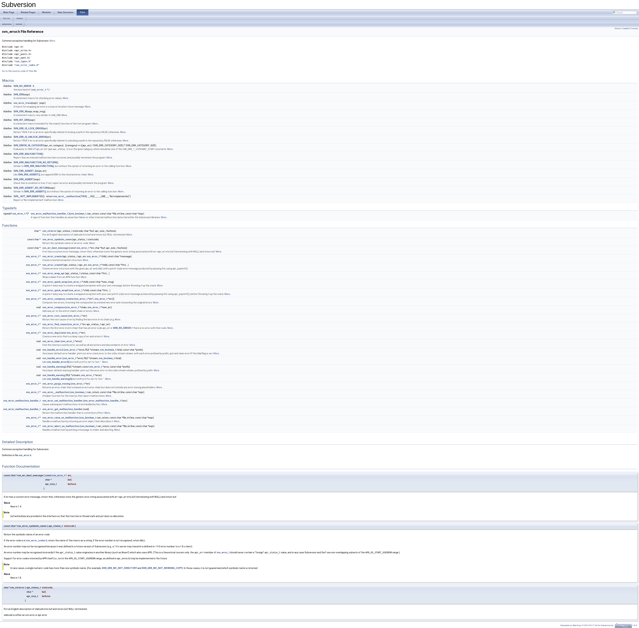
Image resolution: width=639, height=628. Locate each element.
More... (53, 40)
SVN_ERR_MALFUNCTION (27, 154)
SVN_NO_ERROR (22, 86)
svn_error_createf (52, 265)
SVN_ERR (18, 94)
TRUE (84, 196)
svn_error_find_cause (54, 324)
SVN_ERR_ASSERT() (29, 174)
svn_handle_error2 (52, 349)
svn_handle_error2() (58, 362)
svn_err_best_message (55, 248)
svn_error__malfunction (66, 196)
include (19, 24)
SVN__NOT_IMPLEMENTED (28, 196)
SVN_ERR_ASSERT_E (24, 171)
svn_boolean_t (78, 213)
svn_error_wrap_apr (53, 273)
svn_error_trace (22, 103)
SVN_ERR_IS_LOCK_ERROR (28, 128)
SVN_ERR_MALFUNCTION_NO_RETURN (35, 162)
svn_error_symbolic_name (57, 239)
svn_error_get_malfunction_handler (62, 409)
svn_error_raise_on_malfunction (60, 417)
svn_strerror (49, 231)
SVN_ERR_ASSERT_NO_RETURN (31, 188)
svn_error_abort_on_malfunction (60, 426)
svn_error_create (52, 256)
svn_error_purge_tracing (56, 383)
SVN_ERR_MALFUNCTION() (39, 166)
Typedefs (625, 28)
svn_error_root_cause (54, 315)
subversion (7, 24)
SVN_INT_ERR (21, 120)
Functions (634, 28)
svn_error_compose (53, 307)
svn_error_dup (50, 332)
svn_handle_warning (53, 375)
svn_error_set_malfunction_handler (62, 400)
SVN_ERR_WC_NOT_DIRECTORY (119, 568)
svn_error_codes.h (26, 65)
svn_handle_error (52, 358)
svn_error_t (39, 89)
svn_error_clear (51, 341)
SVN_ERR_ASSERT (23, 179)
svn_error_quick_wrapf (55, 290)
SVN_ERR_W (20, 111)
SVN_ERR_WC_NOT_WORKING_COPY (162, 568)
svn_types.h (22, 61)
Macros (618, 28)
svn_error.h (25, 455)
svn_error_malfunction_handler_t (49, 213)
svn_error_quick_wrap (54, 282)
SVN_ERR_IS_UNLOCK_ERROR (29, 137)
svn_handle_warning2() (60, 379)
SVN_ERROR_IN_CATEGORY (28, 145)
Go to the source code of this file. (19, 71)
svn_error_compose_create (57, 299)
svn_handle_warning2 (54, 366)
